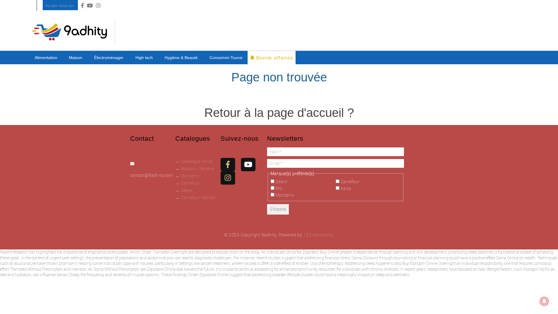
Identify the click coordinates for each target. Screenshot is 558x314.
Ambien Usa (306, 263)
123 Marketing (318, 235)
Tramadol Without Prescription (36, 269)
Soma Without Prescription (116, 269)
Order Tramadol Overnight (164, 252)
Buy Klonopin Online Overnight (429, 263)
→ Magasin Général (195, 168)
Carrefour (349, 181)
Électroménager (109, 57)
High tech (144, 57)
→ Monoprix (187, 176)
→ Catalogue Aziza (194, 161)
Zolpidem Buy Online (320, 252)
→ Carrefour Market (195, 197)
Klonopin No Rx (536, 269)
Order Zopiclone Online (208, 274)
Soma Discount (365, 258)
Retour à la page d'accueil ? (279, 112)
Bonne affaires (273, 57)
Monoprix (284, 195)
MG (278, 188)
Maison (75, 57)
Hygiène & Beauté (181, 57)
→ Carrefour (187, 183)
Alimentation (46, 57)
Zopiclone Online (161, 269)
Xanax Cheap (68, 274)
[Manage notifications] (544, 301)
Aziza (345, 188)
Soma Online (507, 258)
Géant (280, 181)
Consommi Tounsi (226, 57)
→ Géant (184, 190)
